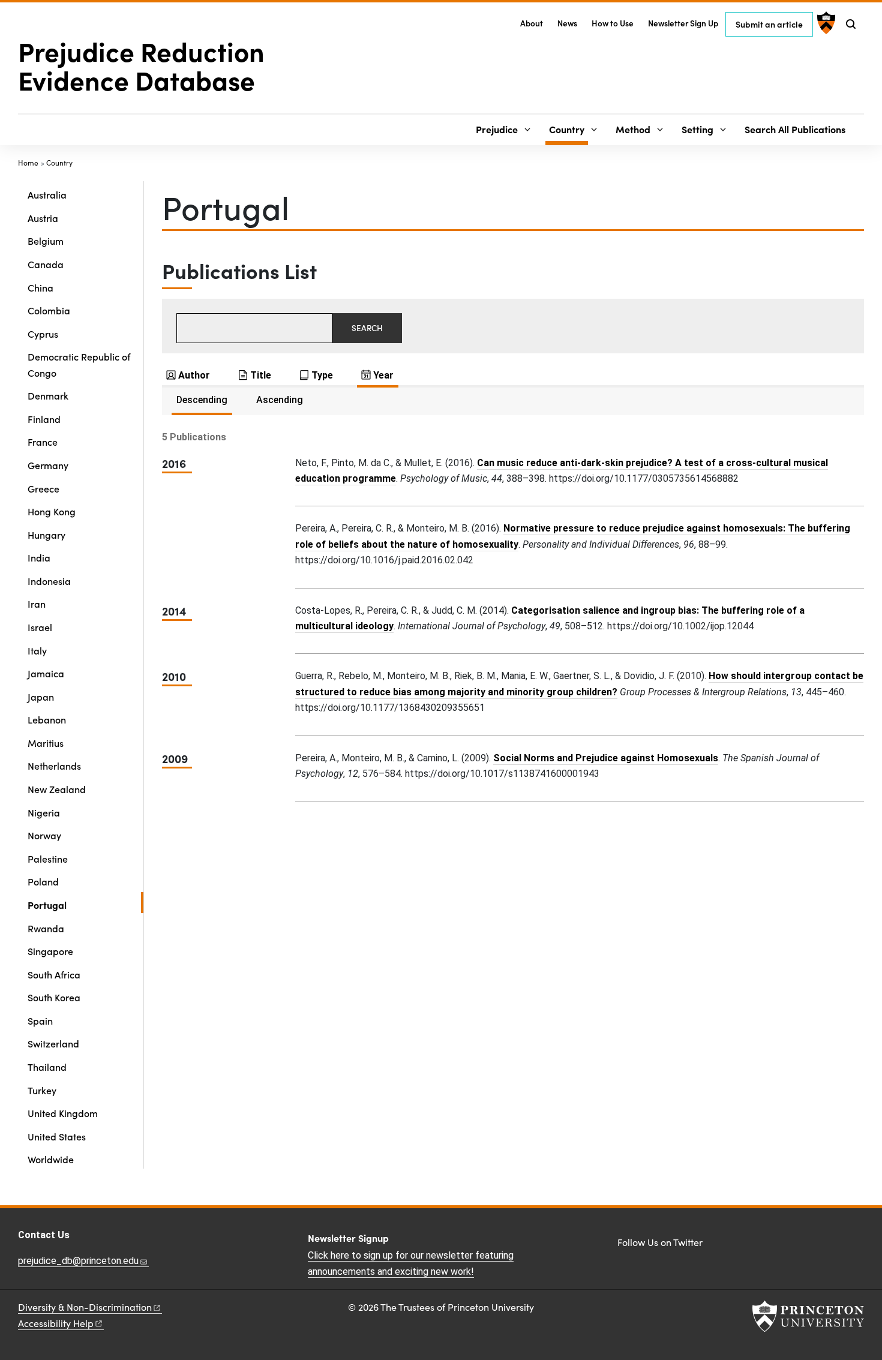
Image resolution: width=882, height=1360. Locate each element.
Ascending (279, 400)
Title (260, 375)
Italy (37, 650)
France (43, 441)
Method (633, 129)
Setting (697, 129)
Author (194, 375)
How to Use (613, 23)
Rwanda (46, 928)
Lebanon (47, 719)
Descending (201, 400)
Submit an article (769, 24)
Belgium (46, 240)
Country (568, 129)
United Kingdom (63, 1112)
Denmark (48, 395)
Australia (47, 194)
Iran (37, 603)
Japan (41, 696)
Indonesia (49, 580)
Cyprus (43, 333)
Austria (43, 217)
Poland (43, 881)
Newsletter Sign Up (683, 23)
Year (383, 375)
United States (57, 1136)
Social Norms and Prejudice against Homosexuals (605, 758)
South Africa (54, 974)
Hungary (46, 534)
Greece (43, 488)
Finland (44, 418)
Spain (40, 1020)
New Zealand (57, 788)
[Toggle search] (850, 24)
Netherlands (54, 765)
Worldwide (51, 1159)
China (40, 287)
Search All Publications (795, 129)
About (531, 23)
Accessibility (56, 1323)
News (567, 23)
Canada (46, 264)
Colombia (49, 310)
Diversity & (85, 1307)
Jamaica (46, 673)
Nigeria (44, 812)
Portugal (82, 904)
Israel (40, 627)
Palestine (48, 858)
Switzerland (53, 1043)
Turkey (42, 1090)
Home (28, 162)
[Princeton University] (824, 22)
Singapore (50, 950)
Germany (48, 465)
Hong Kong (52, 511)
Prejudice (497, 129)
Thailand (47, 1066)
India (39, 557)
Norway (44, 835)
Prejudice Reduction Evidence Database (141, 64)
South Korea (54, 997)
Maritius (46, 742)
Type (322, 375)
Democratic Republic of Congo (79, 364)
